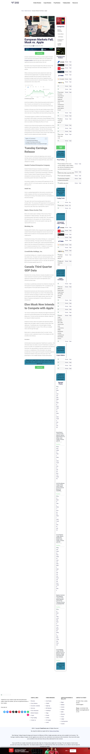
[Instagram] (28, 715)
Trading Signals (59, 44)
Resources (75, 2)
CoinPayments (64, 721)
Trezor (62, 716)
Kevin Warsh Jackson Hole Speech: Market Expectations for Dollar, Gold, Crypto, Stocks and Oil (60, 437)
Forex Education (34, 710)
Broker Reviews (37, 2)
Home (22, 10)
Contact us (33, 720)
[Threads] (16, 712)
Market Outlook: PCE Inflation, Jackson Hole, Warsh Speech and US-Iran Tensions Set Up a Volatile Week (60, 599)
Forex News (61, 34)
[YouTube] (19, 712)
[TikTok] (13, 712)
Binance (63, 714)
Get (70, 205)
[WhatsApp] (28, 712)
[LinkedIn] (22, 712)
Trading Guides (66, 2)
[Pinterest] (10, 712)
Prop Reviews (57, 2)
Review (66, 61)
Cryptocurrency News (60, 40)
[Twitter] (4, 712)
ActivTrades (48, 701)
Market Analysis (34, 713)
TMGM (47, 703)
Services (33, 708)
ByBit (62, 711)
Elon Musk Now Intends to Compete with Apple (36, 143)
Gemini (62, 707)
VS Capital (48, 720)
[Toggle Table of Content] (45, 139)
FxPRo (47, 717)
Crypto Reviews (47, 2)
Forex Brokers (34, 703)
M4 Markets (48, 708)
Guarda (62, 723)
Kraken (62, 709)
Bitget (62, 702)
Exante (47, 715)
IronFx (47, 722)
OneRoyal (48, 710)
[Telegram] (25, 712)
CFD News (60, 36)
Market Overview (28, 10)
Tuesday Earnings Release (32, 140)
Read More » (58, 444)
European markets (29, 60)
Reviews (33, 701)
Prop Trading (34, 717)
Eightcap (48, 705)
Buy (70, 202)
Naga (47, 713)
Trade (70, 61)
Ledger (62, 719)
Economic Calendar (35, 705)
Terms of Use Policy (54, 731)
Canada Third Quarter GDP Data (33, 142)
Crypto (32, 715)
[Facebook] (7, 712)
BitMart (62, 704)
